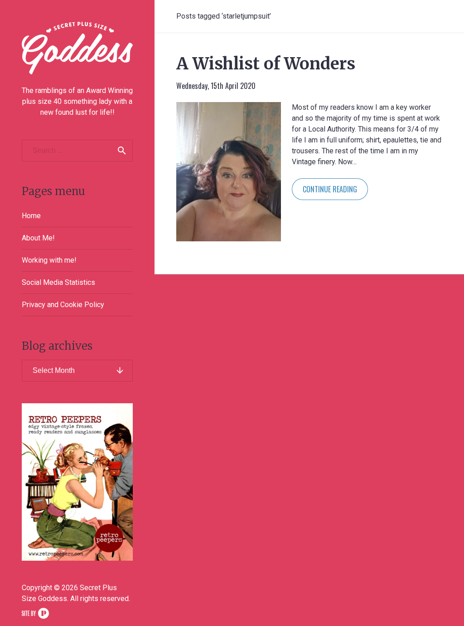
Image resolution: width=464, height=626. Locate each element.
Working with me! (49, 260)
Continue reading (330, 189)
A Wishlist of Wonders (265, 64)
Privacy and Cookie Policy (63, 304)
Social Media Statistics (58, 282)
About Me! (38, 238)
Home (31, 215)
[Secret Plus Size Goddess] (77, 48)
